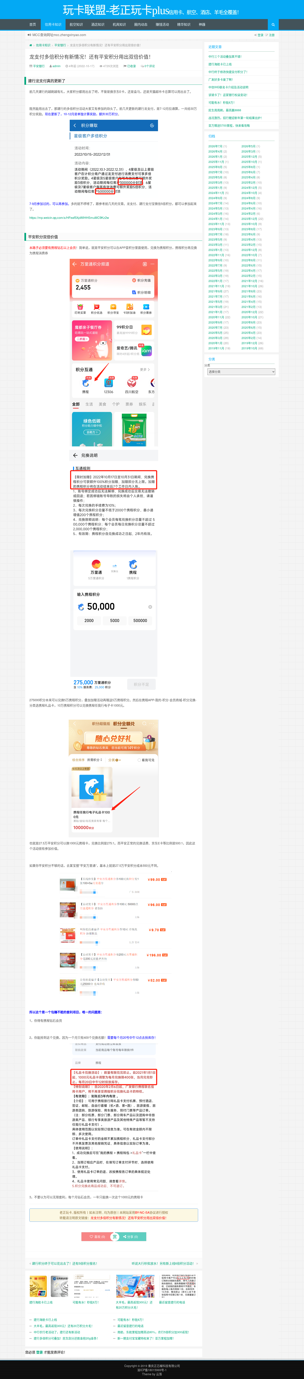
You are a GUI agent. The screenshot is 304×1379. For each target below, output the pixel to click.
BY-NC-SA (142, 1212)
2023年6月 (249, 234)
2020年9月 (215, 322)
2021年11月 (216, 286)
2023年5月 (215, 239)
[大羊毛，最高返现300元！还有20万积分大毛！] (135, 1286)
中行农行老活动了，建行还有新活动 (57, 1332)
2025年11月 (216, 162)
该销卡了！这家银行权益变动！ (228, 95)
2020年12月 (249, 312)
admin (57, 66)
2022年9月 (215, 260)
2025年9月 (215, 167)
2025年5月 (215, 177)
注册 (272, 35)
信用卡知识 (53, 24)
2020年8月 (249, 322)
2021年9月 (215, 291)
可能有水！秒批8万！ (131, 1319)
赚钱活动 (162, 24)
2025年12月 (249, 156)
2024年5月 (215, 208)
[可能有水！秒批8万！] (92, 1286)
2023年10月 (249, 224)
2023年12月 (249, 219)
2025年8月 (249, 167)
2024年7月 (215, 203)
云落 (159, 1374)
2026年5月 (249, 146)
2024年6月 (249, 203)
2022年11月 (216, 255)
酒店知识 (97, 24)
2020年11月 (216, 317)
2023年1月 (215, 250)
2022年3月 (215, 276)
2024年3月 (215, 213)
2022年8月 (249, 260)
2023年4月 (249, 239)
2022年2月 (249, 276)
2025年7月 (215, 172)
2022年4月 (249, 270)
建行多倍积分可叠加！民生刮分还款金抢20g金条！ (66, 1338)
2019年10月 (249, 348)
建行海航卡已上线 (45, 1319)
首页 (32, 24)
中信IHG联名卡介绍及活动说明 (228, 87)
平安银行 (60, 45)
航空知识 (76, 24)
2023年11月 (216, 224)
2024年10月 (249, 193)
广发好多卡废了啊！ (221, 79)
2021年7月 (215, 296)
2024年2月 (249, 213)
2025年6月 (249, 172)
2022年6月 (249, 265)
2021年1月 (215, 312)
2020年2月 (249, 338)
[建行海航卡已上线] (49, 1286)
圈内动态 (140, 24)
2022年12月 (249, 250)
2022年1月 (215, 281)
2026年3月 (249, 151)
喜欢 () (99, 1236)
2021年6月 (249, 296)
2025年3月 (215, 182)
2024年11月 (216, 193)
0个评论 (150, 66)
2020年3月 (215, 338)
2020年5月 (215, 333)
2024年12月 (249, 187)
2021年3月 (215, 307)
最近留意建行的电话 (130, 1326)
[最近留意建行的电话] (178, 1286)
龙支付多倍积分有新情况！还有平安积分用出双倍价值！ (91, 56)
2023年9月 (215, 229)
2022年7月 (215, 265)
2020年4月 (249, 333)
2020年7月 (215, 327)
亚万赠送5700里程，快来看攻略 (229, 125)
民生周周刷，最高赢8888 (224, 110)
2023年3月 (215, 244)
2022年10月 (249, 255)
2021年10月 (249, 286)
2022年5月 (215, 270)
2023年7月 (215, 234)
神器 (202, 24)
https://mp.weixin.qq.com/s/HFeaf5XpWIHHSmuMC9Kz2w (69, 217)
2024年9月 (215, 198)
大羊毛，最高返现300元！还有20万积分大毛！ (64, 1326)
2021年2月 (249, 307)
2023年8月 (249, 229)
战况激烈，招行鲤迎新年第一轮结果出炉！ (235, 118)
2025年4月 (249, 177)
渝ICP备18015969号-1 (152, 1370)
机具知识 (119, 24)
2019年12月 (249, 343)
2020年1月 (215, 343)
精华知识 (183, 24)
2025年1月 (215, 187)
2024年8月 (249, 198)
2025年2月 (249, 182)
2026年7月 (215, 146)
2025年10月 (249, 162)
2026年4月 (215, 151)
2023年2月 (249, 244)
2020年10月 (249, 317)
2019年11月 (216, 348)
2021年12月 (249, 281)
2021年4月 (249, 301)
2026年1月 (215, 156)
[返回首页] (30, 45)
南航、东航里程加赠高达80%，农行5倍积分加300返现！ (154, 1332)
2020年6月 (249, 327)
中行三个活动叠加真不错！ (225, 56)
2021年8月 (249, 291)
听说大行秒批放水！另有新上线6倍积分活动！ (163, 1263)
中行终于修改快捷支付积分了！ (228, 72)
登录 (260, 35)
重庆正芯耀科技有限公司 (164, 1366)
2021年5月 (215, 301)
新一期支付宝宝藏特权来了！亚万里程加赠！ (146, 1338)
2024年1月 (215, 219)
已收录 (131, 66)
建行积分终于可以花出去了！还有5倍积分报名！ (65, 1263)
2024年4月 (249, 208)
